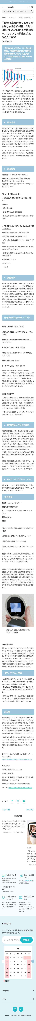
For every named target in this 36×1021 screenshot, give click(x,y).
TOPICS (12, 17)
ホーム (4, 17)
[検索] (31, 11)
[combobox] (18, 11)
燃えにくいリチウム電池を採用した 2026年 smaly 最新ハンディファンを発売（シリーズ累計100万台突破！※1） (14, 825)
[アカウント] (29, 7)
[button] (32, 961)
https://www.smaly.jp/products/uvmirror (17, 759)
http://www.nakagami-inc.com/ (20, 787)
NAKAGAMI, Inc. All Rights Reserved (20, 1015)
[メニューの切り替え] (3, 7)
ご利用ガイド (28, 881)
